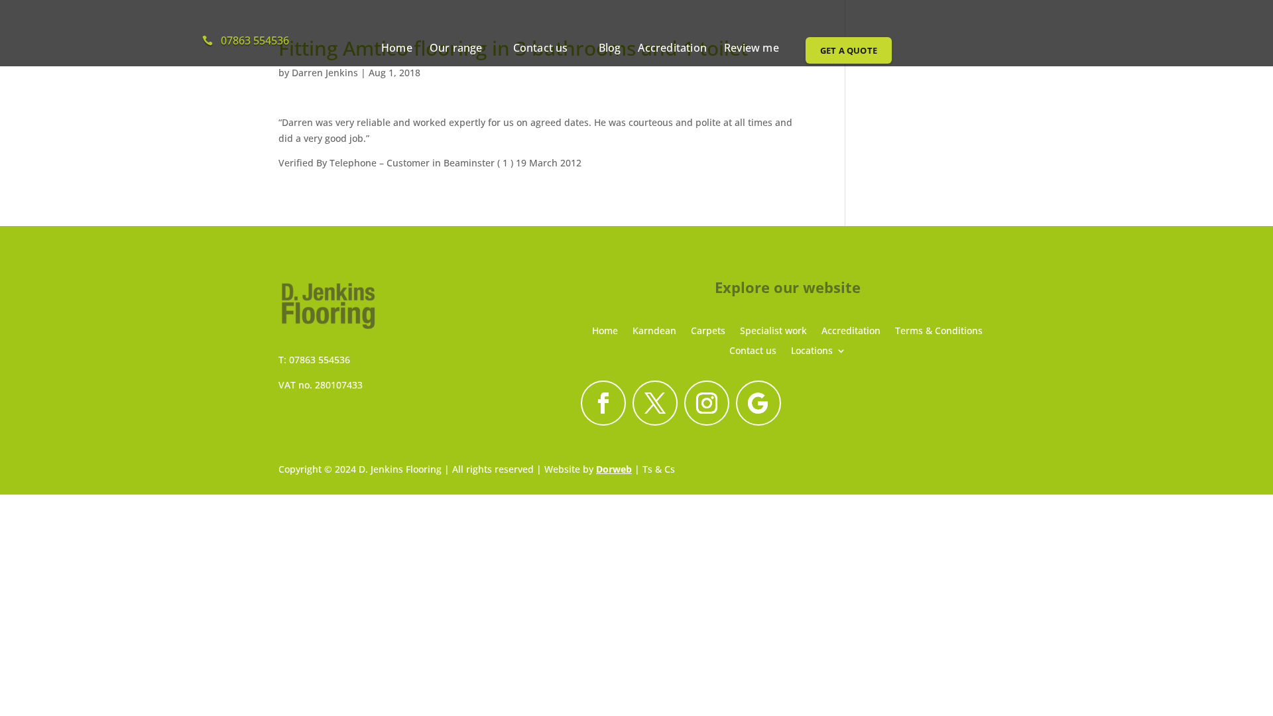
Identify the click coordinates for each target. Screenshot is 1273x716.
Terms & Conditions (939, 329)
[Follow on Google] (758, 403)
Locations (812, 349)
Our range (456, 49)
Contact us (540, 49)
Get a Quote (848, 50)
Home (396, 49)
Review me (751, 49)
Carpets (708, 329)
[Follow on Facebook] (603, 403)
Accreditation (672, 49)
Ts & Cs (658, 469)
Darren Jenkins (325, 72)
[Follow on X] (655, 403)
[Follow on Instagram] (706, 403)
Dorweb (614, 469)
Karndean (654, 329)
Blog (610, 49)
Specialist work (773, 329)
